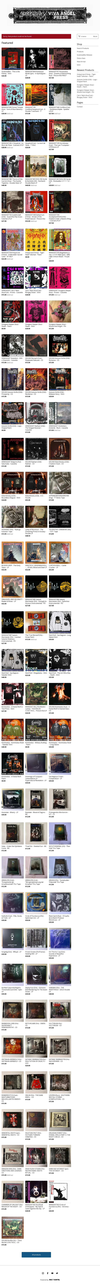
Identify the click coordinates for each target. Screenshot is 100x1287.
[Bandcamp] (57, 1273)
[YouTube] (52, 1273)
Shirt (78, 65)
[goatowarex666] (50, 15)
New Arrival (81, 62)
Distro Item (81, 58)
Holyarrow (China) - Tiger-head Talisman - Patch (86, 75)
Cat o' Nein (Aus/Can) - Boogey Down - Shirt (85, 96)
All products (36, 1255)
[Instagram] (43, 1273)
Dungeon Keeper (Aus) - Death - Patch (86, 86)
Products (80, 52)
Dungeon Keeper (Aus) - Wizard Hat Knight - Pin (86, 91)
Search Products (83, 48)
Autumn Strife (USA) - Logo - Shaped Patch (87, 80)
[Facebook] (48, 1273)
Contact (80, 107)
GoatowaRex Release (84, 55)
